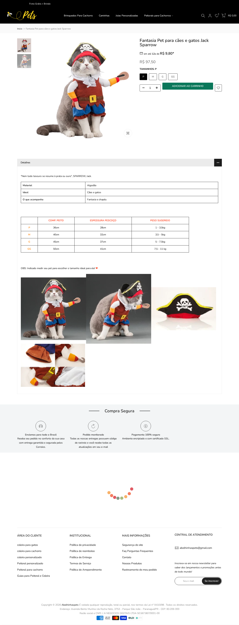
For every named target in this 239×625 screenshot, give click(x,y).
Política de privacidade (83, 545)
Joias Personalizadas (127, 15)
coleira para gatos (27, 545)
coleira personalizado (29, 557)
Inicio (19, 28)
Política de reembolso (82, 551)
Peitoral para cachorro (30, 569)
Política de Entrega (81, 557)
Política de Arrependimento (86, 569)
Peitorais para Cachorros (157, 15)
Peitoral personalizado (30, 563)
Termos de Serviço (80, 563)
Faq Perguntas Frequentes (137, 551)
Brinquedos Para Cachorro (78, 15)
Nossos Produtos (132, 563)
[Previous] (39, 88)
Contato (126, 557)
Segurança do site (132, 545)
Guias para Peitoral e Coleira (33, 576)
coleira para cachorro (29, 551)
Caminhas (104, 15)
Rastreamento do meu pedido (139, 569)
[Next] (128, 88)
